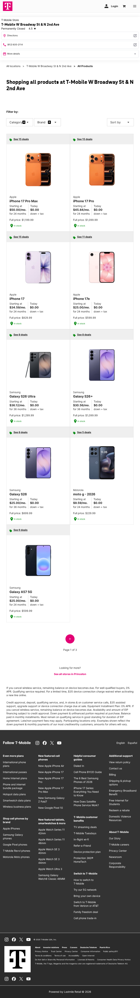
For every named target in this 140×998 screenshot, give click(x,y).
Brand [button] (41, 122)
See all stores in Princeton (70, 674)
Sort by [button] (120, 122)
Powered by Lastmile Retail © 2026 (70, 991)
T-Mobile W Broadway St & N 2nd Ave (48, 66)
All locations (13, 66)
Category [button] (15, 122)
